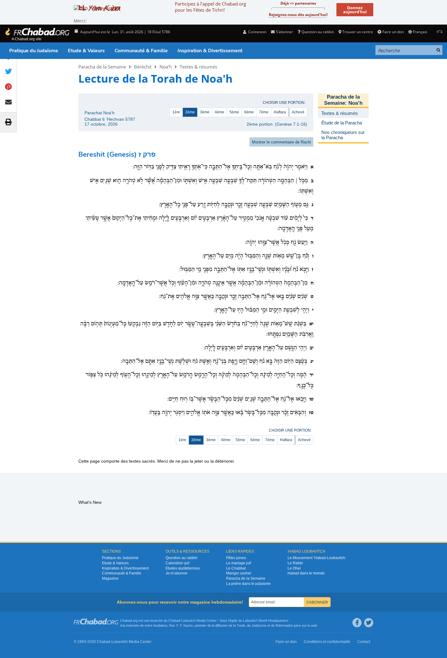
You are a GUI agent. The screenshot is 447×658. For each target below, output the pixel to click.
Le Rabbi (295, 563)
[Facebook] (357, 622)
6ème (249, 112)
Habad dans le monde (306, 573)
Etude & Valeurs (86, 50)
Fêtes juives (236, 558)
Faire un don (392, 31)
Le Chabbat (236, 568)
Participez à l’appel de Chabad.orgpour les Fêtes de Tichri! (210, 7)
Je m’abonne (176, 573)
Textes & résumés (198, 67)
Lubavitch (188, 620)
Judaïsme (259, 625)
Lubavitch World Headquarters (265, 620)
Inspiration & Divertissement (210, 50)
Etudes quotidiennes (183, 568)
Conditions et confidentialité (327, 642)
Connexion (256, 31)
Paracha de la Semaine (102, 67)
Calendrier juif (177, 563)
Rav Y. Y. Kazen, (181, 625)
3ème (205, 112)
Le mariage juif (238, 563)
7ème (264, 112)
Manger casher (238, 573)
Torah (241, 625)
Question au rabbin (317, 31)
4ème (219, 112)
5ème (234, 112)
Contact (363, 642)
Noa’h (165, 67)
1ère (176, 112)
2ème (190, 112)
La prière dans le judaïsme (248, 584)
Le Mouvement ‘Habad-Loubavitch (316, 558)
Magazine (110, 578)
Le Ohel (294, 568)
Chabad (174, 620)
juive (297, 625)
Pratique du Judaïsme (33, 50)
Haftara (280, 112)
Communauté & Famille (141, 50)
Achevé (298, 112)
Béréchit (142, 67)
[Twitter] (368, 622)
